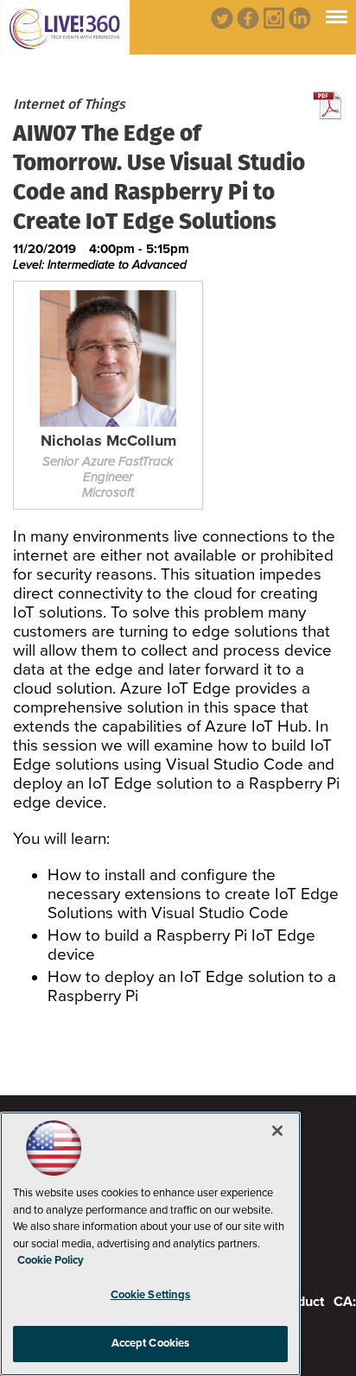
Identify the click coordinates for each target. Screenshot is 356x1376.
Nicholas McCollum (108, 441)
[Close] (277, 1131)
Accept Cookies (150, 1343)
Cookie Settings (151, 1295)
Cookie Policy (50, 1260)
